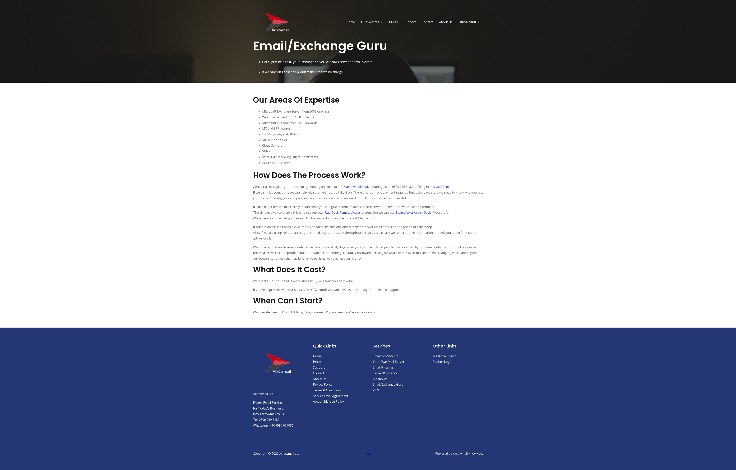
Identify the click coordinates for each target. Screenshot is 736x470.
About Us (446, 22)
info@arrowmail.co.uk (353, 187)
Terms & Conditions (327, 390)
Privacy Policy (322, 384)
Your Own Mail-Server (388, 362)
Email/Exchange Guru (388, 384)
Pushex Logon (443, 362)
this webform (439, 187)
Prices (393, 22)
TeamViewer (404, 212)
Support (410, 22)
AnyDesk (424, 212)
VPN (376, 390)
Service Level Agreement (330, 396)
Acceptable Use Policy (328, 401)
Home (350, 22)
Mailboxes (380, 379)
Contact (427, 22)
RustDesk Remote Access (343, 212)
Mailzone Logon (444, 356)
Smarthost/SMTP (385, 356)
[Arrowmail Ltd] (277, 22)
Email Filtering (383, 367)
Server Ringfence (385, 373)
